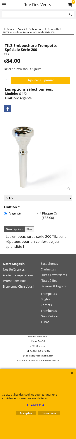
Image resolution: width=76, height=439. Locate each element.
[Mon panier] (69, 4)
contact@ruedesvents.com (39, 355)
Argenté (15, 213)
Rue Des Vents (37, 4)
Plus (29, 229)
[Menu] (4, 4)
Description (14, 229)
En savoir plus (35, 404)
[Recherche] (70, 14)
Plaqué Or (50, 215)
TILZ (6, 54)
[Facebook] (7, 108)
